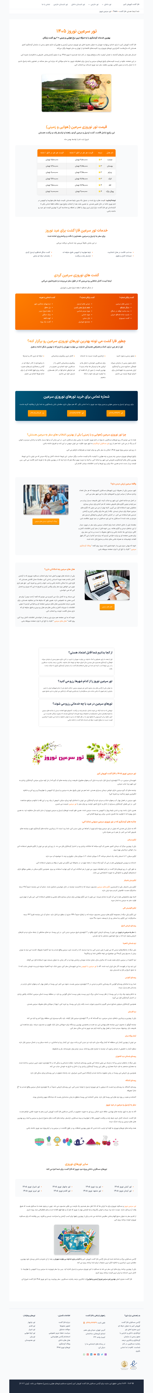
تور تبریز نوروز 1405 (31, 1190)
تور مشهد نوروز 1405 (92, 1190)
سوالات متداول (64, 1329)
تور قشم (32, 1326)
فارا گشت (122, 11)
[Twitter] (102, 1354)
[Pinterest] (88, 1354)
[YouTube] (95, 1354)
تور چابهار (31, 1322)
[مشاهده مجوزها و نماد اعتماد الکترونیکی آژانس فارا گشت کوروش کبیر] (128, 1365)
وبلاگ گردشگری (64, 1344)
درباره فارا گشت (64, 1322)
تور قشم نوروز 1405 (62, 1190)
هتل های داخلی (64, 1340)
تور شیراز (32, 1329)
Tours (115, 11)
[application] (103, 4)
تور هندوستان (30, 1340)
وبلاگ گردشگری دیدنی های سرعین (46, 521)
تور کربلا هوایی (30, 1333)
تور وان (32, 1336)
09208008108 (35, 413)
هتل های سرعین (107, 607)
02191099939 (114, 413)
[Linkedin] (91, 1354)
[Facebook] (98, 1354)
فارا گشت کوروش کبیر (131, 4)
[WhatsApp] (84, 1354)
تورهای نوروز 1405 (63, 1347)
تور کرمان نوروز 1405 (123, 1190)
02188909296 (75, 413)
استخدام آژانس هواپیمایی (60, 1336)
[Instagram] (106, 1354)
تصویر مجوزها (65, 1326)
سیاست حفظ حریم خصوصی (59, 1333)
